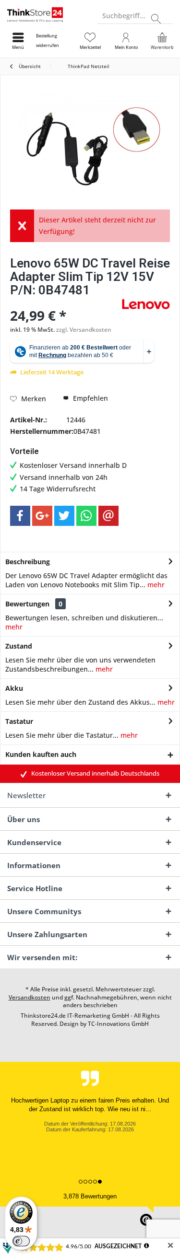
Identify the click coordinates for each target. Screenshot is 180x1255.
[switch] (21, 1241)
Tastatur (19, 721)
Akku (14, 688)
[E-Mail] (108, 516)
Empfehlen (89, 398)
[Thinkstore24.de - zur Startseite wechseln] (45, 14)
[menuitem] (54, 41)
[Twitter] (64, 516)
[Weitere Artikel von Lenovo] (146, 304)
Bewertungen (27, 603)
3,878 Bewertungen (90, 1196)
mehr (155, 584)
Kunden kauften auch (40, 754)
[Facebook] (20, 516)
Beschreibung (27, 561)
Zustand (18, 646)
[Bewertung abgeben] (65, 302)
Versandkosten (29, 997)
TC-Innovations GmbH (118, 1024)
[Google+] (42, 516)
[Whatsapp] (86, 516)
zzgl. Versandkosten (83, 329)
